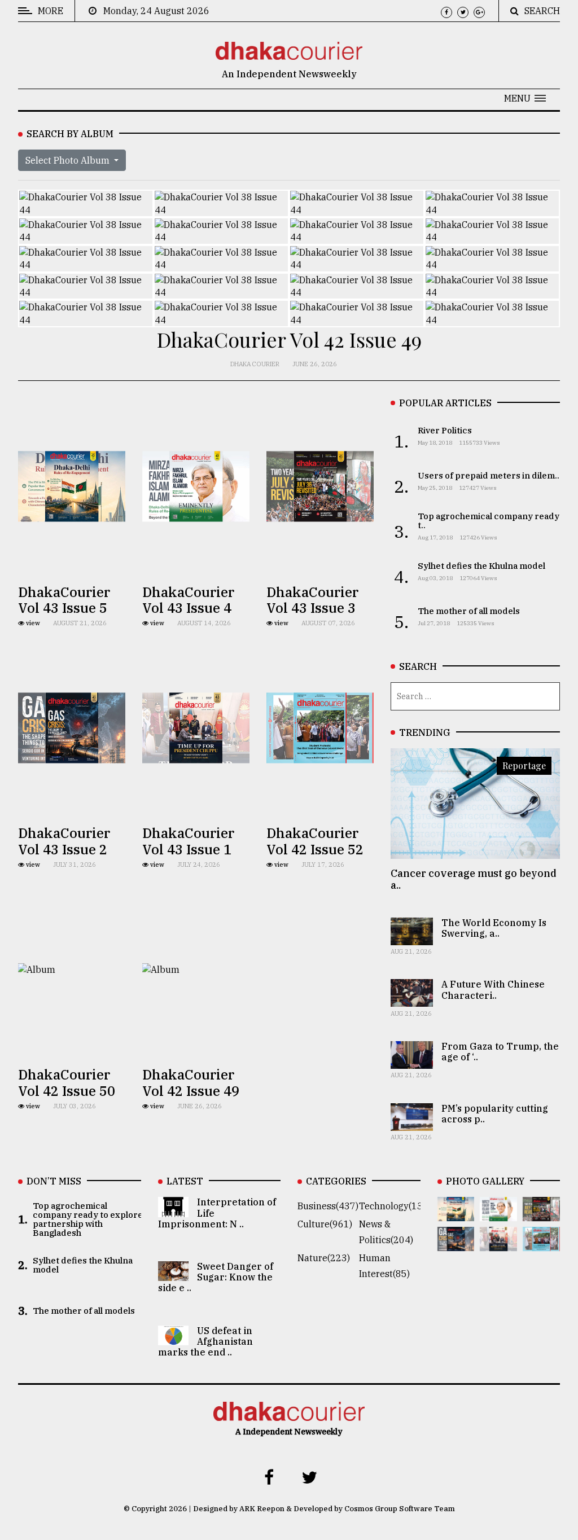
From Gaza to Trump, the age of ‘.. (500, 1052)
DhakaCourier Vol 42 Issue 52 (315, 841)
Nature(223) (323, 1257)
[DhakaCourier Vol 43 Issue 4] (498, 1213)
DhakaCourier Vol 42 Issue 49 (190, 1082)
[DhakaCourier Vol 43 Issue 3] (541, 1213)
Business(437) (327, 1206)
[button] (524, 98)
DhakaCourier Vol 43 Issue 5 (64, 600)
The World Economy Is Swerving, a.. (493, 928)
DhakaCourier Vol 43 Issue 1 (188, 841)
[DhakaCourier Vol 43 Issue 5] (456, 1213)
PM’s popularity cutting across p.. (494, 1114)
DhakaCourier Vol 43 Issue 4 (188, 600)
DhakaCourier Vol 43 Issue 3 (312, 600)
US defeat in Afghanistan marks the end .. (205, 1341)
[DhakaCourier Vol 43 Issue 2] (456, 1243)
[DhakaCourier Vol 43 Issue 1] (498, 1243)
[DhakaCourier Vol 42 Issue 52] (541, 1243)
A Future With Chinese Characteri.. (493, 990)
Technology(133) (395, 1206)
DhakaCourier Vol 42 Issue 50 (66, 1082)
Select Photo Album (68, 160)
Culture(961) (324, 1224)
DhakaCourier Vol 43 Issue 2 (64, 841)
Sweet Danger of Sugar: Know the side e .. (215, 1277)
